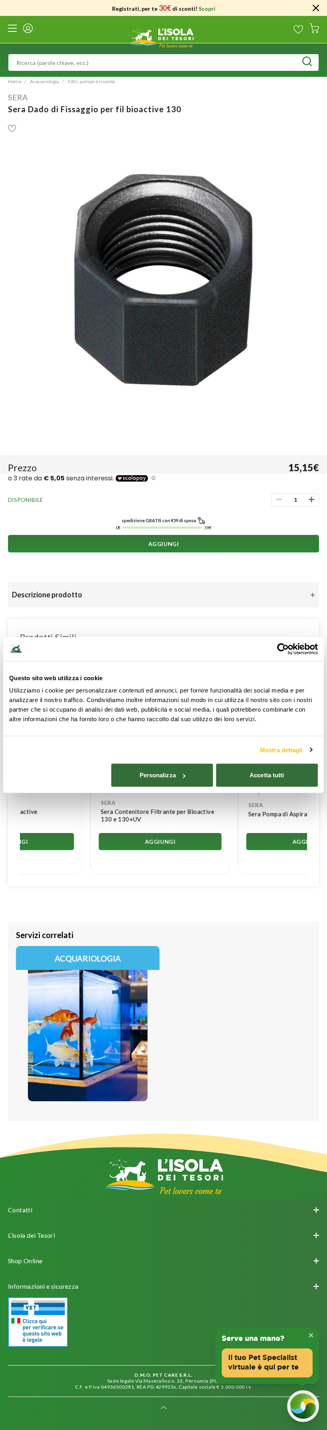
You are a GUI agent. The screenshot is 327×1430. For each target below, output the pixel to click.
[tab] (163, 1210)
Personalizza (158, 775)
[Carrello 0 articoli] (314, 29)
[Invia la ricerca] (307, 62)
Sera (18, 97)
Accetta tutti (267, 775)
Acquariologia (44, 81)
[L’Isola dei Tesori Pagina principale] (163, 36)
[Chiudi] (316, 8)
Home (15, 81)
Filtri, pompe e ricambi (91, 81)
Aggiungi (163, 543)
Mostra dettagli (281, 749)
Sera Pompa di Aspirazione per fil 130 (230, 813)
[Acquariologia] (88, 1029)
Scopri (207, 8)
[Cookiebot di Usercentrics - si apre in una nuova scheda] (283, 649)
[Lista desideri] (298, 29)
